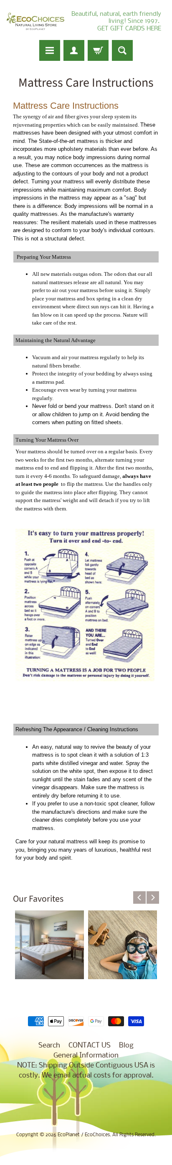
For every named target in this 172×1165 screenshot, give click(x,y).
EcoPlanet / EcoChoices (84, 1135)
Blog (126, 1046)
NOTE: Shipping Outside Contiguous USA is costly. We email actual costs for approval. (86, 1071)
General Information (86, 1056)
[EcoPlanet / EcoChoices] (35, 21)
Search (49, 1046)
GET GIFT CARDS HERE (129, 29)
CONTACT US (89, 1046)
